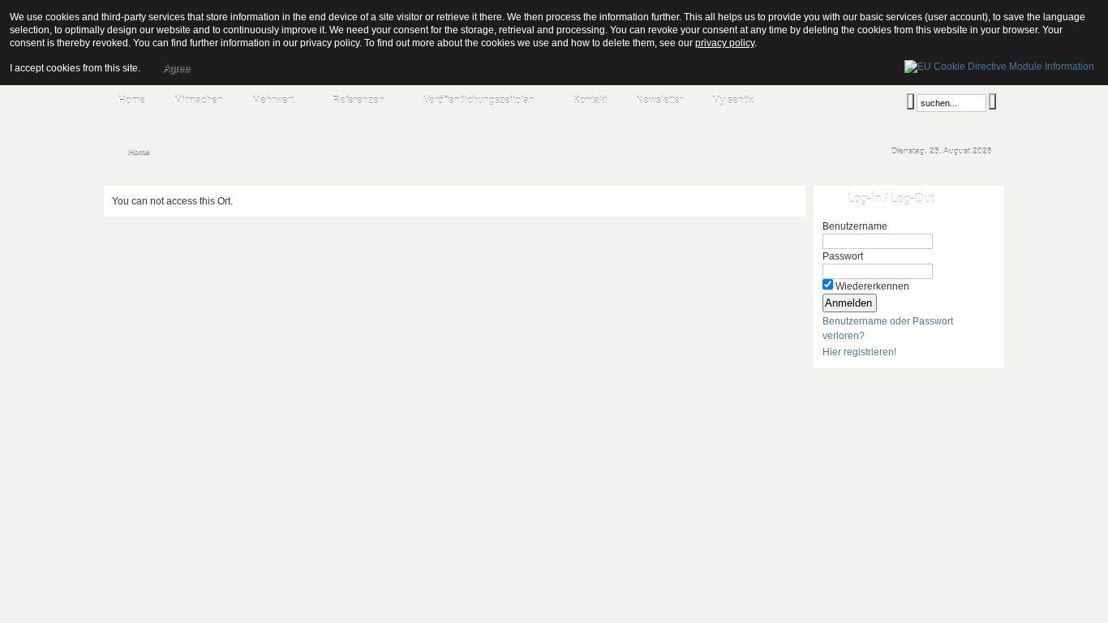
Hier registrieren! (859, 352)
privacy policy (724, 43)
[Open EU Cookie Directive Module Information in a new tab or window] (999, 64)
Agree (176, 68)
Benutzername (854, 226)
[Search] (910, 101)
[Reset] (992, 101)
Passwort (842, 256)
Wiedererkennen (872, 286)
